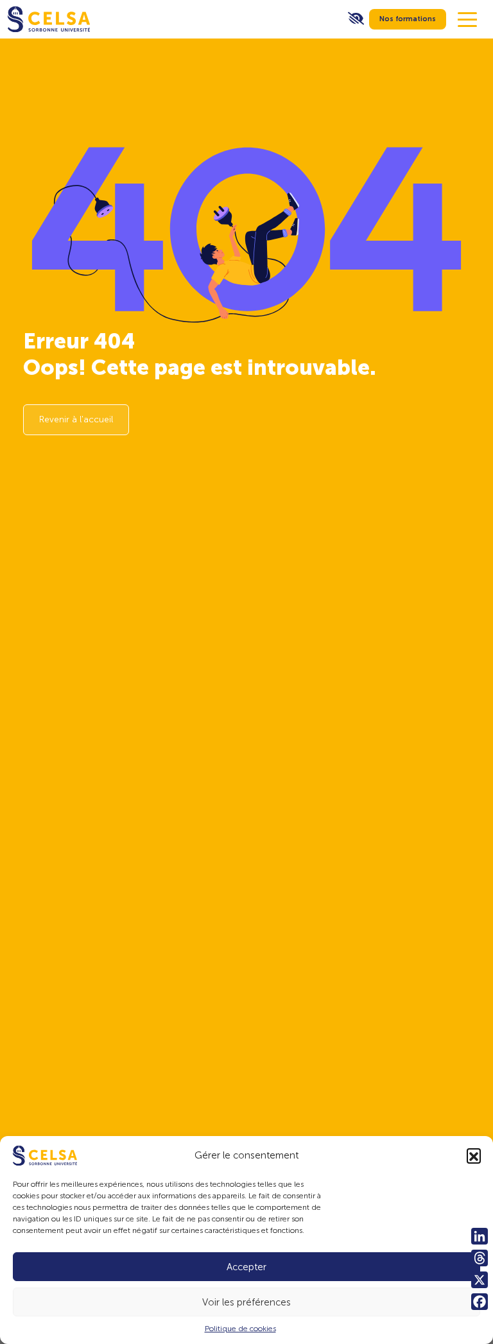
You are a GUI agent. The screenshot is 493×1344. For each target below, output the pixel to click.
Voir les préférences (246, 1302)
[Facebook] (479, 1302)
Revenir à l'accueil (76, 419)
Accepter (246, 1267)
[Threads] (479, 1258)
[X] (479, 1280)
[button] (473, 1155)
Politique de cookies (240, 1328)
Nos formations (407, 19)
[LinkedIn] (479, 1236)
